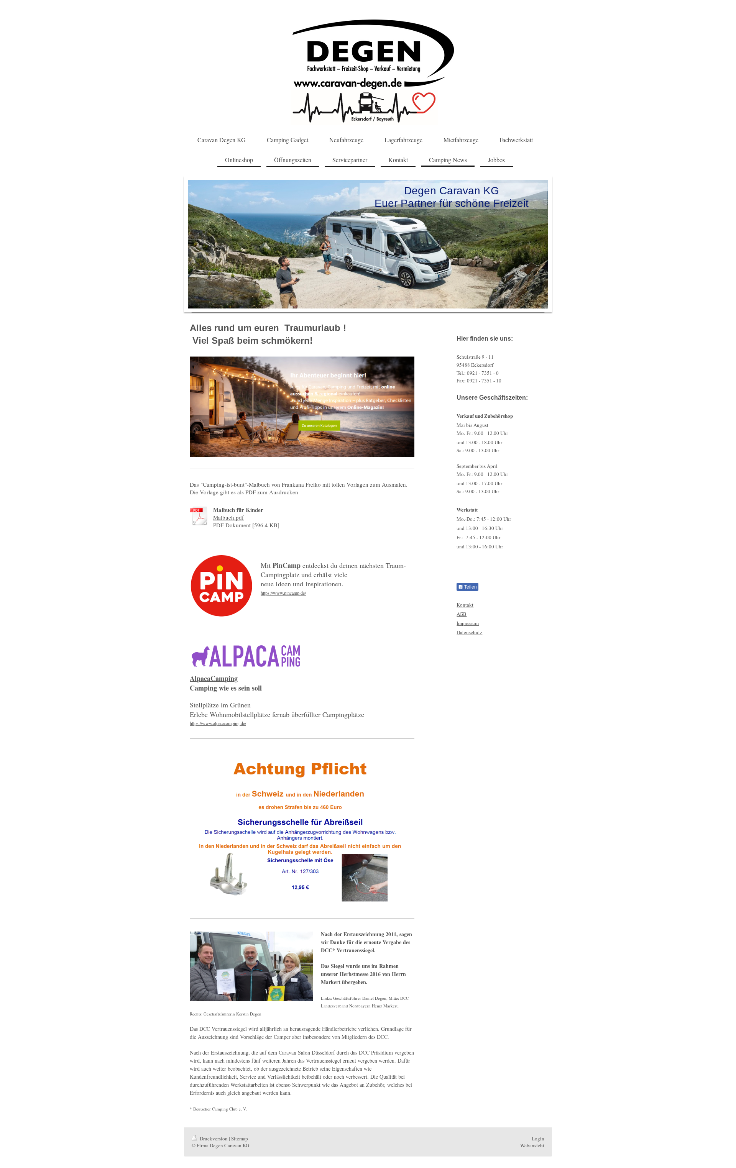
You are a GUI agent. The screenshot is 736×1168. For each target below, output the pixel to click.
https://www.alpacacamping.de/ (218, 723)
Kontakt (465, 604)
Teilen (470, 587)
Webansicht (532, 1145)
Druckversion (214, 1138)
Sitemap (239, 1138)
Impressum (468, 623)
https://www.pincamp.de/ (283, 593)
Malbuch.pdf (228, 517)
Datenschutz (469, 632)
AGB (462, 613)
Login (538, 1138)
